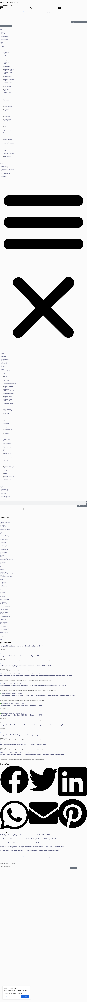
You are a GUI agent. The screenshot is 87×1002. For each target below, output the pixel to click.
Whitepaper (2, 525)
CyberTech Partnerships (9, 79)
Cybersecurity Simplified (9, 69)
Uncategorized (7, 147)
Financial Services (5, 166)
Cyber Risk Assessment (9, 63)
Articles (2, 46)
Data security (7, 90)
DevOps (1, 593)
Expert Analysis (4, 39)
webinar (1, 528)
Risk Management (3, 543)
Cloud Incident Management (10, 60)
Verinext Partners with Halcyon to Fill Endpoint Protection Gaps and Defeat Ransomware (32, 754)
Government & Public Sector (6, 576)
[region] (17, 992)
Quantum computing (4, 549)
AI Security (6, 52)
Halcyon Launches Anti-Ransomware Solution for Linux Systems (23, 745)
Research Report (3, 545)
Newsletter (3, 33)
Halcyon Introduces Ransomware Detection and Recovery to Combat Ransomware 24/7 (31, 725)
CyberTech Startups (8, 82)
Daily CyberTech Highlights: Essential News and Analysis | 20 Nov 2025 (25, 666)
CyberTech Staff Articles (9, 80)
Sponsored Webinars (5, 173)
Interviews (3, 43)
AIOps (5, 53)
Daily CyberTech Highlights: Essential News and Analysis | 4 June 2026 (25, 835)
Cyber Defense (3, 625)
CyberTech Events (8, 72)
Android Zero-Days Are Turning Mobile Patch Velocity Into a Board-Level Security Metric (32, 847)
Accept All (25, 996)
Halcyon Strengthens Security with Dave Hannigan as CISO (21, 646)
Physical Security (7, 130)
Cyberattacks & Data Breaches (10, 65)
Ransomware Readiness (9, 135)
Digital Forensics (7, 92)
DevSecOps (2, 592)
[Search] (86, 503)
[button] (43, 264)
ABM (1, 639)
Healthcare (3, 170)
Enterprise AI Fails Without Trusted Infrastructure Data (20, 843)
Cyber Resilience (3, 623)
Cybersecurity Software (9, 70)
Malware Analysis (7, 119)
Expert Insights (4, 40)
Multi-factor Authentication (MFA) (11, 122)
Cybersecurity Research (9, 390)
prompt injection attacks (5, 550)
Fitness (1, 578)
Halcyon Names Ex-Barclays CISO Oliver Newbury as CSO (21, 705)
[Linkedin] (1, 7)
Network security (7, 125)
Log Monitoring (7, 116)
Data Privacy (6, 89)
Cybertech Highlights (8, 75)
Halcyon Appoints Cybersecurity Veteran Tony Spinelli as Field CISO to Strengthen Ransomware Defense (37, 695)
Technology (6, 142)
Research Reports (5, 36)
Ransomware (2, 548)
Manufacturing (4, 487)
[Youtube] (59, 7)
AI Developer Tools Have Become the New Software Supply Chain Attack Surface (29, 850)
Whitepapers (4, 35)
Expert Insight (3, 582)
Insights (1, 42)
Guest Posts (3, 45)
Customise (8, 996)
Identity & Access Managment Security (12, 105)
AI (4, 50)
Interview (6, 107)
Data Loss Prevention (8, 87)
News (1, 29)
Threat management (8, 467)
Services (1, 172)
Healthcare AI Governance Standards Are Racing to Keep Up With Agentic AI (28, 839)
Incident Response (8, 106)
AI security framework (4, 635)
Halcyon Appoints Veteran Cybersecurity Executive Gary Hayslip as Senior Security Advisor (33, 685)
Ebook (1, 589)
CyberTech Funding (8, 73)
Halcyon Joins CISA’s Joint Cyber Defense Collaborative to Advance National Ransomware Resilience (36, 675)
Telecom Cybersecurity (9, 143)
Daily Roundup (7, 85)
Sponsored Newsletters (6, 175)
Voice (5, 152)
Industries (2, 163)
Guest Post (6, 100)
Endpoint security (7, 95)
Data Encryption (7, 86)
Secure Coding (7, 137)
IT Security (6, 110)
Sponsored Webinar (8, 139)
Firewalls (6, 420)
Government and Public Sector (7, 169)
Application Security (8, 55)
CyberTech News (7, 400)
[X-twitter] (30, 7)
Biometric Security (8, 380)
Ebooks (2, 360)
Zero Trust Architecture (9, 162)
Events (2, 32)
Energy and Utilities (5, 167)
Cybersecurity (7, 66)
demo (1, 595)
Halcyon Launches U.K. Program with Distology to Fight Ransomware (24, 735)
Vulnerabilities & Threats (9, 153)
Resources (2, 30)
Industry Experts (3, 570)
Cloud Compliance (3, 629)
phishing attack (3, 553)
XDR (1, 523)
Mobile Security (7, 120)
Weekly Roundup (7, 156)
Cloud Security (7, 62)
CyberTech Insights (8, 76)
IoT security (6, 109)
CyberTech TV (4, 176)
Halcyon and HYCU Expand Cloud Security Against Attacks (21, 656)
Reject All (16, 996)
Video (5, 150)
